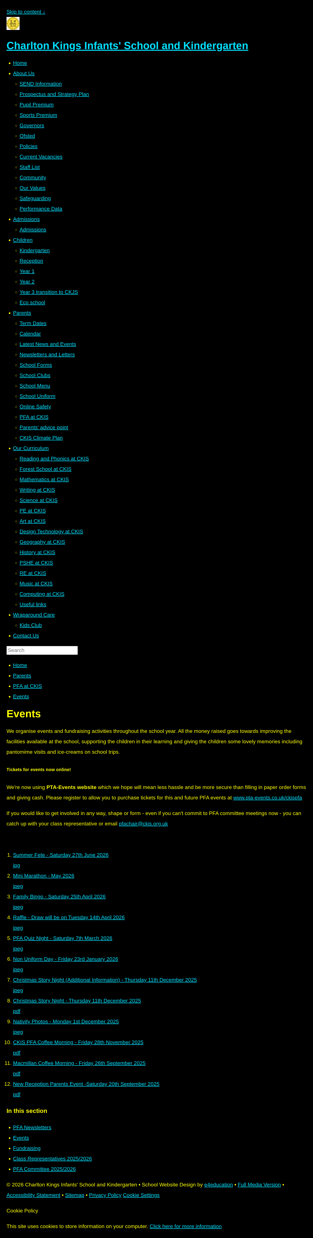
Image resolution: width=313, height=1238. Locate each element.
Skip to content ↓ (26, 12)
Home (20, 665)
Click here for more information (186, 1226)
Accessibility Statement (33, 1195)
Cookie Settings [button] (141, 1195)
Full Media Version (259, 1185)
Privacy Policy (105, 1195)
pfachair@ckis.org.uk (143, 824)
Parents (22, 676)
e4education (218, 1185)
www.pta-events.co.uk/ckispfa (267, 798)
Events (21, 696)
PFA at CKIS (27, 686)
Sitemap (74, 1195)
